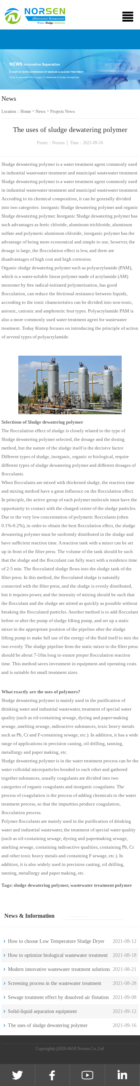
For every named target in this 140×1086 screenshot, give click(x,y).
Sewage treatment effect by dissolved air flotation (58, 997)
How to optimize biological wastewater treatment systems (58, 957)
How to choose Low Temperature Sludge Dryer (56, 941)
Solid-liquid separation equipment (42, 1011)
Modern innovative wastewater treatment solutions (59, 969)
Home (25, 111)
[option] (70, 69)
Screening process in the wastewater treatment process (54, 985)
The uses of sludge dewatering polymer (48, 1025)
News (41, 111)
